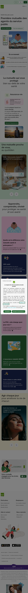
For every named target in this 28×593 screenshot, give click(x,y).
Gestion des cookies (12, 307)
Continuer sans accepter (7, 280)
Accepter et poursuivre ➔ (18, 311)
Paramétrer (7, 311)
